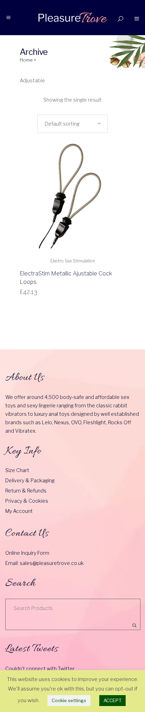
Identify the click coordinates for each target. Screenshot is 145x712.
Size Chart (17, 470)
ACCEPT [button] (112, 700)
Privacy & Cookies (26, 501)
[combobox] (72, 124)
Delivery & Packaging (30, 480)
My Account (19, 511)
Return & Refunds (25, 491)
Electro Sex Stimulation (72, 260)
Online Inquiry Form (27, 553)
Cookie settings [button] (69, 700)
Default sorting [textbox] (62, 124)
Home (26, 60)
